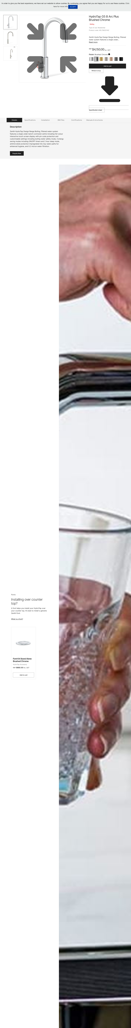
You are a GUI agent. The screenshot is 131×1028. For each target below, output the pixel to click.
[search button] (109, 54)
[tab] (10, 22)
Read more (93, 42)
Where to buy (96, 70)
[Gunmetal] (116, 59)
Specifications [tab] (30, 120)
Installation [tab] (45, 120)
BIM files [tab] (61, 120)
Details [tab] (14, 120)
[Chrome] (91, 59)
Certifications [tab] (76, 120)
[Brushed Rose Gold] (111, 59)
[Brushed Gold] (101, 59)
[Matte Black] (121, 59)
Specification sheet (95, 110)
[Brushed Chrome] (96, 59)
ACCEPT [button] (73, 7)
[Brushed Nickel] (106, 59)
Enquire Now (17, 153)
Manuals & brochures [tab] (94, 120)
